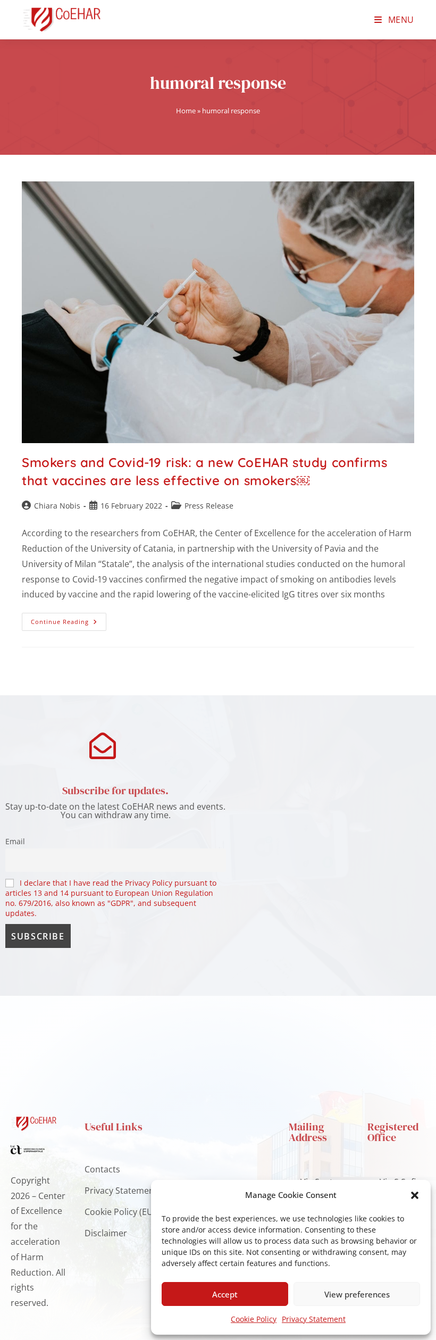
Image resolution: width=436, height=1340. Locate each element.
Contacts (102, 1169)
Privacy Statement (314, 1319)
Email (15, 841)
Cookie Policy (253, 1319)
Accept (225, 1294)
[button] (414, 1195)
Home (186, 110)
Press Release (209, 506)
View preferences (357, 1294)
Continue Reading (68, 619)
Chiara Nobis (57, 506)
